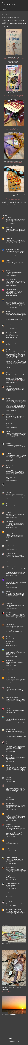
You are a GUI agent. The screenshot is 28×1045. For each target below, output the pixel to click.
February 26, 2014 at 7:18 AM (11, 382)
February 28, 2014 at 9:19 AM (11, 575)
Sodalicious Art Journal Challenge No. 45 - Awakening (14, 58)
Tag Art (16, 210)
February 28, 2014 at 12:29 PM (11, 633)
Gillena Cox (8, 636)
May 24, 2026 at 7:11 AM (10, 917)
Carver (7, 217)
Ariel (7, 649)
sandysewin (8, 414)
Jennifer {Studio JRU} (11, 697)
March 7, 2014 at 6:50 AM (10, 898)
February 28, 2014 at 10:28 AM (11, 587)
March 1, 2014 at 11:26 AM (10, 761)
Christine (8, 660)
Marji (7, 591)
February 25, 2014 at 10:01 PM (11, 245)
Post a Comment (6, 920)
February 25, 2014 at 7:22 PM (11, 223)
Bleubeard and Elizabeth (11, 249)
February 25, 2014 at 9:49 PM (11, 234)
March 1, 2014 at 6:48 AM (10, 725)
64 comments (7, 991)
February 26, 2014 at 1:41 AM (11, 295)
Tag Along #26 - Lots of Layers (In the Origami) (14, 198)
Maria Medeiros (9, 901)
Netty (7, 386)
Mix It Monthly (17, 380)
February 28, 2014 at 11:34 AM (11, 620)
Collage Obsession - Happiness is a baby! (14, 162)
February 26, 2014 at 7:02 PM (11, 439)
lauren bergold (9, 729)
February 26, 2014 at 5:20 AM (11, 328)
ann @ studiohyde (10, 545)
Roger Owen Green (10, 332)
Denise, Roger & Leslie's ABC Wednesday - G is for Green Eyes (14, 130)
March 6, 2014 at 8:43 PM (11, 888)
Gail (7, 431)
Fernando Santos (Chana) (11, 883)
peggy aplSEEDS (10, 289)
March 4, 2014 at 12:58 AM (11, 879)
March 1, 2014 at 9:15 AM (10, 738)
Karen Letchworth (10, 867)
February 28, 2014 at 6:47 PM (11, 704)
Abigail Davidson (9, 677)
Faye (7, 687)
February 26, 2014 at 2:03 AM (11, 307)
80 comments (8, 1017)
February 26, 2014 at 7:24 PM (11, 449)
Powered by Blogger (15, 1038)
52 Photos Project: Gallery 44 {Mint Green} (14, 129)
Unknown (8, 238)
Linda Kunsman (9, 624)
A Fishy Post (6, 944)
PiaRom (8, 372)
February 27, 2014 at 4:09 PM (11, 480)
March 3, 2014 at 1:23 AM (10, 853)
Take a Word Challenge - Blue (14, 199)
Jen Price (8, 848)
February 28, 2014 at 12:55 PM (11, 656)
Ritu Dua (8, 716)
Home (4, 9)
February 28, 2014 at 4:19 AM (11, 500)
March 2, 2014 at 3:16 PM (10, 845)
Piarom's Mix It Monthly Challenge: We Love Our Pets (14, 94)
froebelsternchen (10, 553)
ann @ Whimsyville (10, 669)
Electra (7, 443)
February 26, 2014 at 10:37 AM (11, 410)
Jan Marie (8, 227)
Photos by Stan (9, 840)
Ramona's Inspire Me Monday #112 (14, 96)
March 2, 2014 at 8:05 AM (11, 809)
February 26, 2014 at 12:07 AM (11, 275)
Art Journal (7, 210)
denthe (7, 503)
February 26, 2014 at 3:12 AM (11, 321)
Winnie (7, 453)
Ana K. (7, 311)
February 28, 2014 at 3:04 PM (11, 683)
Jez (7, 398)
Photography (12, 210)
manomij (8, 813)
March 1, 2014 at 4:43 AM (10, 712)
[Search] (25, 2)
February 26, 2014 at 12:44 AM (11, 285)
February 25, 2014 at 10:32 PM (11, 266)
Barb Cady (8, 299)
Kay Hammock (9, 465)
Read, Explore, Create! (9, 4)
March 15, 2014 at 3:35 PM (11, 905)
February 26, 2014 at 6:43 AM (11, 369)
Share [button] (3, 209)
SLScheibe (8, 521)
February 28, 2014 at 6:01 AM (11, 508)
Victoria (7, 741)
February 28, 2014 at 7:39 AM (11, 527)
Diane (7, 512)
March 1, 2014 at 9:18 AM (10, 751)
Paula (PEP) (8, 349)
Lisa (7, 765)
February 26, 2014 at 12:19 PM (11, 427)
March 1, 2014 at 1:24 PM (10, 781)
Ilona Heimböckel (10, 531)
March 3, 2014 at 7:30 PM (11, 863)
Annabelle (8, 785)
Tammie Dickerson (10, 857)
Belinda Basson (9, 279)
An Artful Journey (9, 1015)
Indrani (7, 270)
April (7, 260)
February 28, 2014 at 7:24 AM (11, 517)
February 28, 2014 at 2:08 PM (11, 673)
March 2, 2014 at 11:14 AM (10, 836)
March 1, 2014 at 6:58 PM (10, 799)
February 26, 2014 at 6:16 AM (11, 346)
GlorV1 (7, 612)
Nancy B (8, 603)
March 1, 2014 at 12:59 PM (10, 773)
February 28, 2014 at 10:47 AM (11, 608)
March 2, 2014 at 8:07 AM (11, 820)
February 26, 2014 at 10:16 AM (11, 394)
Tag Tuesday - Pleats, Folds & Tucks (14, 196)
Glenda (7, 341)
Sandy (7, 492)
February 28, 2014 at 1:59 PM (11, 665)
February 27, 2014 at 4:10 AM (11, 462)
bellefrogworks (9, 566)
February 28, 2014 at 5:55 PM (11, 693)
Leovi (7, 708)
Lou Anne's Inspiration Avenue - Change (14, 59)
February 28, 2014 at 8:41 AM (11, 549)
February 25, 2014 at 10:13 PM (11, 256)
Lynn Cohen (9, 803)
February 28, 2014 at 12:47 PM (11, 645)
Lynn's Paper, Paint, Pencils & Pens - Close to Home (14, 95)
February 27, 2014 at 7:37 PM (11, 488)
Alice (7, 824)
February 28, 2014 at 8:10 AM (11, 542)
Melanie (8, 755)
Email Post (7, 209)
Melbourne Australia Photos (12, 909)
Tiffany (7, 777)
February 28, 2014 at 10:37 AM (11, 599)
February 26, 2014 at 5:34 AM (11, 337)
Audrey (7, 324)
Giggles (7, 579)
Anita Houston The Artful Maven (13, 484)
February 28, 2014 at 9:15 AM (11, 563)
